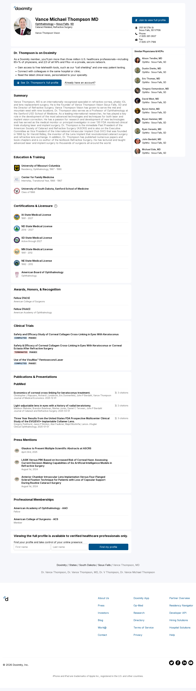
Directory (139, 620)
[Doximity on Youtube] (190, 663)
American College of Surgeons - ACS (36, 519)
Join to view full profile (152, 20)
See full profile (39, 82)
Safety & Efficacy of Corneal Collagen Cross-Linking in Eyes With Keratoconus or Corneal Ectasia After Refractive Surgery (68, 347)
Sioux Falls (62, 23)
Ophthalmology (44, 23)
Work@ (102, 627)
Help (172, 634)
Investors (103, 612)
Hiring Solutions (178, 620)
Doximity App (141, 598)
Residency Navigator (181, 605)
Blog (100, 620)
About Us (103, 598)
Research (139, 612)
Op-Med (138, 605)
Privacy (138, 634)
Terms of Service (144, 627)
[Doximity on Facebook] (177, 663)
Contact (102, 634)
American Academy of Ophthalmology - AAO (41, 508)
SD (72, 23)
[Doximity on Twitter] (171, 663)
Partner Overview (179, 598)
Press (101, 605)
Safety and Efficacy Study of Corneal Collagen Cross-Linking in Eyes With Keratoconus (66, 334)
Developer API (178, 612)
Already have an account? (80, 82)
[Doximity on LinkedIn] (184, 663)
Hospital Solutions (179, 627)
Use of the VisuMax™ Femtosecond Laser (38, 359)
